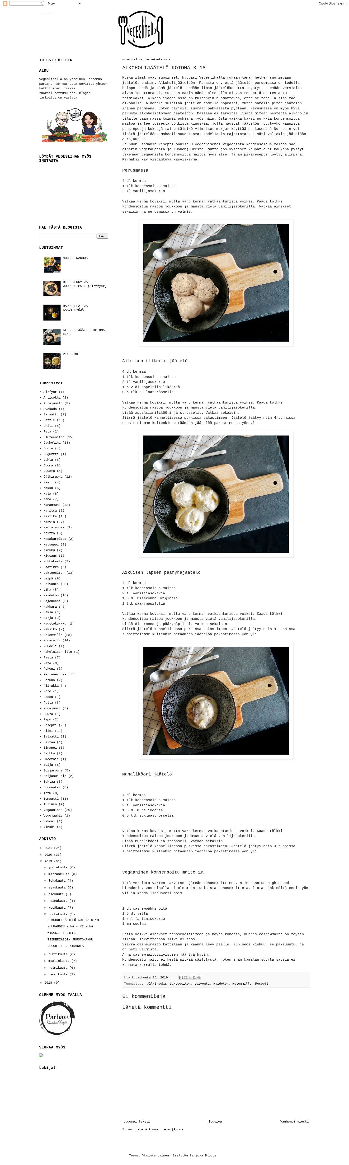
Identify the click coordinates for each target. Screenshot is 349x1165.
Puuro (48, 714)
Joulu (48, 448)
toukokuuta (58, 914)
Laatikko (51, 567)
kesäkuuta (57, 908)
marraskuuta (59, 874)
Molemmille (241, 984)
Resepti (262, 984)
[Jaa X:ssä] (190, 977)
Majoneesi (52, 601)
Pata (47, 663)
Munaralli (52, 640)
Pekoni (49, 669)
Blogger (211, 1155)
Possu (48, 697)
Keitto (49, 533)
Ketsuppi (51, 544)
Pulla (48, 703)
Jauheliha (52, 443)
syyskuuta (57, 887)
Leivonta (202, 984)
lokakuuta (57, 881)
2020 (49, 855)
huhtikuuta (58, 954)
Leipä (48, 578)
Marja (48, 618)
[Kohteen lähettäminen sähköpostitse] (181, 977)
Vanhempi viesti (294, 1121)
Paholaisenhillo (57, 652)
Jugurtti (51, 454)
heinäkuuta (58, 901)
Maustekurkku (54, 623)
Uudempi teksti (136, 1121)
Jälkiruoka (156, 984)
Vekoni (49, 821)
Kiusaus (50, 556)
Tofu (47, 793)
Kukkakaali (52, 561)
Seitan (49, 742)
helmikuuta (58, 968)
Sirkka (49, 753)
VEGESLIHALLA (46, 13)
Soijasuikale (54, 776)
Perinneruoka (54, 674)
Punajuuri (52, 708)
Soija (48, 765)
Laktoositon (180, 984)
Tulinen (50, 804)
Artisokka (52, 397)
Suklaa (49, 782)
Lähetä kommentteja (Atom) (159, 1129)
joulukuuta (58, 867)
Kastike (50, 516)
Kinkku (49, 550)
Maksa (48, 612)
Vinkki (49, 827)
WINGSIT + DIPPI (61, 933)
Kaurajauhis (53, 527)
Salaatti (51, 736)
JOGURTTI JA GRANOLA (65, 946)
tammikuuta (58, 974)
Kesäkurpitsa (54, 539)
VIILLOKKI (71, 354)
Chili (48, 426)
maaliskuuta (59, 961)
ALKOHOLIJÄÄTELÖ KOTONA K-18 (73, 920)
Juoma (48, 465)
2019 (49, 861)
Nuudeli (50, 646)
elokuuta (57, 894)
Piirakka (51, 686)
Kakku (48, 488)
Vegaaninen (52, 810)
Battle (49, 420)
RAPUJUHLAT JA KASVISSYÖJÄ (75, 308)
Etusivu (215, 1121)
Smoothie (51, 759)
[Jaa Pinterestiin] (199, 977)
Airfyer (50, 392)
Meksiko (50, 629)
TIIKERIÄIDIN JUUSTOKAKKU (70, 939)
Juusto (49, 471)
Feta (47, 431)
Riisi (48, 731)
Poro (47, 691)
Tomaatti (51, 799)
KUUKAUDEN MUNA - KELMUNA (70, 926)
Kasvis (49, 522)
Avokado (50, 409)
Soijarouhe (52, 770)
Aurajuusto (52, 403)
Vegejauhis (52, 815)
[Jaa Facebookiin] (194, 977)
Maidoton (221, 984)
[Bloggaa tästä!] (185, 977)
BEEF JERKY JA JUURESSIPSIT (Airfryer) (85, 284)
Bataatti (51, 414)
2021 (49, 848)
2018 (49, 983)
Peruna (49, 680)
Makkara (50, 607)
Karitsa (50, 510)
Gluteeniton (53, 437)
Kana (47, 499)
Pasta (48, 657)
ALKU (44, 70)
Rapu (47, 719)
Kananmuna (52, 505)
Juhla (48, 460)
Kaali (48, 482)
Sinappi (50, 748)
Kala (47, 494)
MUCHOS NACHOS (75, 258)
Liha (47, 590)
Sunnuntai (52, 787)
